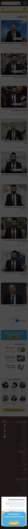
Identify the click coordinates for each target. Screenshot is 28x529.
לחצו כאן (14, 524)
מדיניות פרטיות (12, 511)
